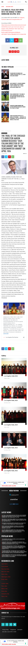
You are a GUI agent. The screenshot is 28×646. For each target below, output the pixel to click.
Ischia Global (4, 566)
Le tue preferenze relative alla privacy (15, 641)
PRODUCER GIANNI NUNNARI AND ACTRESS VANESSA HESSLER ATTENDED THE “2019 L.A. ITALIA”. (17, 107)
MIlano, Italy (4, 588)
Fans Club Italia (5, 569)
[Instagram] (12, 51)
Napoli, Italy (4, 596)
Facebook (3, 19)
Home (2, 6)
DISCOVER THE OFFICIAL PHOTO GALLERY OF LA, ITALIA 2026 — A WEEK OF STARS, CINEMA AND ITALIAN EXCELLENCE (14, 524)
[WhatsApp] (20, 40)
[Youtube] (18, 51)
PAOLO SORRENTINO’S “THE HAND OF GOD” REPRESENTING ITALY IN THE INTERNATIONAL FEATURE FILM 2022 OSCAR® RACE (17, 96)
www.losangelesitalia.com (15, 19)
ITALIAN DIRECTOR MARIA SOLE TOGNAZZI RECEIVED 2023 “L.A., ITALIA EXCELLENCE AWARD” (17, 74)
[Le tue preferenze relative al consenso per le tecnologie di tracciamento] (25, 643)
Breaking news (9, 6)
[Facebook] (7, 40)
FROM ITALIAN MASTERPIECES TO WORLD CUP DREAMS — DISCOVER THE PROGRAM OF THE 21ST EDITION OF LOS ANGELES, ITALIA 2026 (18, 117)
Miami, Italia (4, 574)
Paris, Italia (4, 586)
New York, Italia (5, 571)
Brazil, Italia (4, 579)
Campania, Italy (5, 593)
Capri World (4, 564)
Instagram (21, 17)
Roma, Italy (4, 591)
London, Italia (4, 583)
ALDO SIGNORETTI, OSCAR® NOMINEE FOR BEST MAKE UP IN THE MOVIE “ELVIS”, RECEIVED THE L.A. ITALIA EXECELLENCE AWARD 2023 (17, 85)
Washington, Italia (5, 576)
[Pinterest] (16, 40)
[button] (2, 2)
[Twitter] (12, 40)
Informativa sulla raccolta (9, 644)
